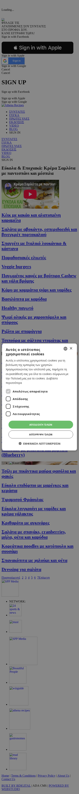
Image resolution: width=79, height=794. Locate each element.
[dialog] (39, 397)
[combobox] (65, 349)
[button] (39, 443)
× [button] (70, 348)
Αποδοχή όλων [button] (40, 424)
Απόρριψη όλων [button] (40, 434)
